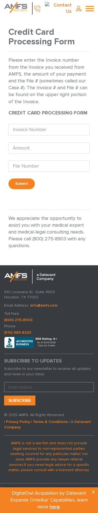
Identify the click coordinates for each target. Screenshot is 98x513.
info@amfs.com (43, 305)
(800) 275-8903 (18, 320)
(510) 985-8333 (17, 332)
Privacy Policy (18, 421)
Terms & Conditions (50, 421)
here (55, 507)
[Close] (93, 492)
